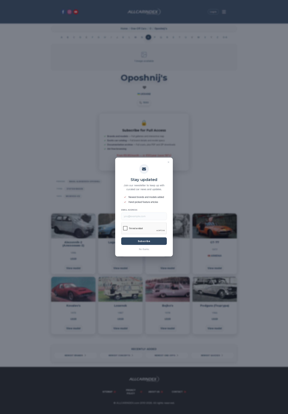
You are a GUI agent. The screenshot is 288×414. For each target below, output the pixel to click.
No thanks (144, 249)
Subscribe (144, 241)
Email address (129, 210)
